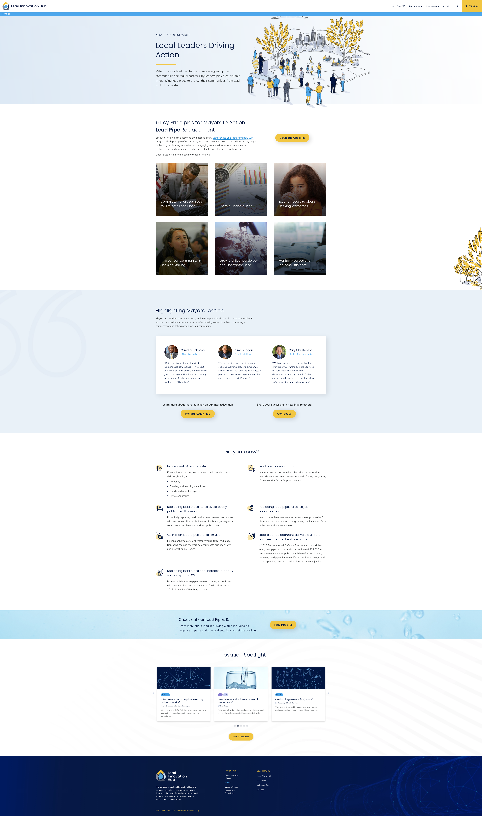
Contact (260, 789)
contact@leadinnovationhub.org (188, 811)
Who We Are (263, 785)
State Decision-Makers (231, 776)
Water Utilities (231, 787)
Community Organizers (230, 792)
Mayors (228, 782)
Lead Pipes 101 (264, 776)
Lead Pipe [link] (168, 129)
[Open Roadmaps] (421, 6)
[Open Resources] (438, 6)
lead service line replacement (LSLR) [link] (233, 137)
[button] (458, 6)
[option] (187, 365)
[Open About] (451, 6)
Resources (261, 780)
